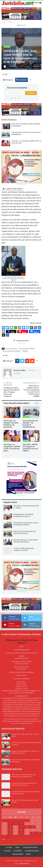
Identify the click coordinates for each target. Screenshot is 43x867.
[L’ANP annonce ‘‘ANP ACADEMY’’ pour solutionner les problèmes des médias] (6, 777)
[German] (33, 2)
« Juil (3, 839)
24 (4, 833)
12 (15, 827)
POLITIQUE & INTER (30, 847)
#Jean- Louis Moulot (11, 348)
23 (38, 830)
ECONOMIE (18, 851)
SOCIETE (7, 851)
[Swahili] (41, 2)
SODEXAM (25, 351)
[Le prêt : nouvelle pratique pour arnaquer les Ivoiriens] (8, 550)
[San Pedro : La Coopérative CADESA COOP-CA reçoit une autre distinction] (6, 143)
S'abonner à (31, 93)
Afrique (6, 416)
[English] (30, 2)
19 (15, 830)
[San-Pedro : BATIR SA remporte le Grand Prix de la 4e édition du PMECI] (31, 436)
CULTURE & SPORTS (32, 851)
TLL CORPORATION (22, 864)
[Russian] (37, 2)
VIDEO (28, 854)
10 (4, 827)
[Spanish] (39, 2)
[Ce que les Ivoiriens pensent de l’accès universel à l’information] (6, 785)
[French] (31, 2)
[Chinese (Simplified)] (28, 2)
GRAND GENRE (17, 854)
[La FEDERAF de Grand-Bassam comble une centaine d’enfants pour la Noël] (6, 794)
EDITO (17, 847)
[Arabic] (26, 2)
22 (33, 830)
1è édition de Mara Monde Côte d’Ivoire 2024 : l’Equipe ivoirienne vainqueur (12, 392)
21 (27, 830)
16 (38, 827)
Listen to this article (14, 189)
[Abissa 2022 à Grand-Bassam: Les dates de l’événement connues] (8, 533)
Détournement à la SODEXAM (26, 348)
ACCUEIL (9, 847)
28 (27, 833)
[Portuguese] (35, 2)
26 (15, 833)
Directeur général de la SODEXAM (11, 351)
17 (4, 830)
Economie (7, 46)
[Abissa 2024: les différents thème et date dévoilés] (6, 802)
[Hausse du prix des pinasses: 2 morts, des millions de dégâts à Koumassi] (8, 525)
